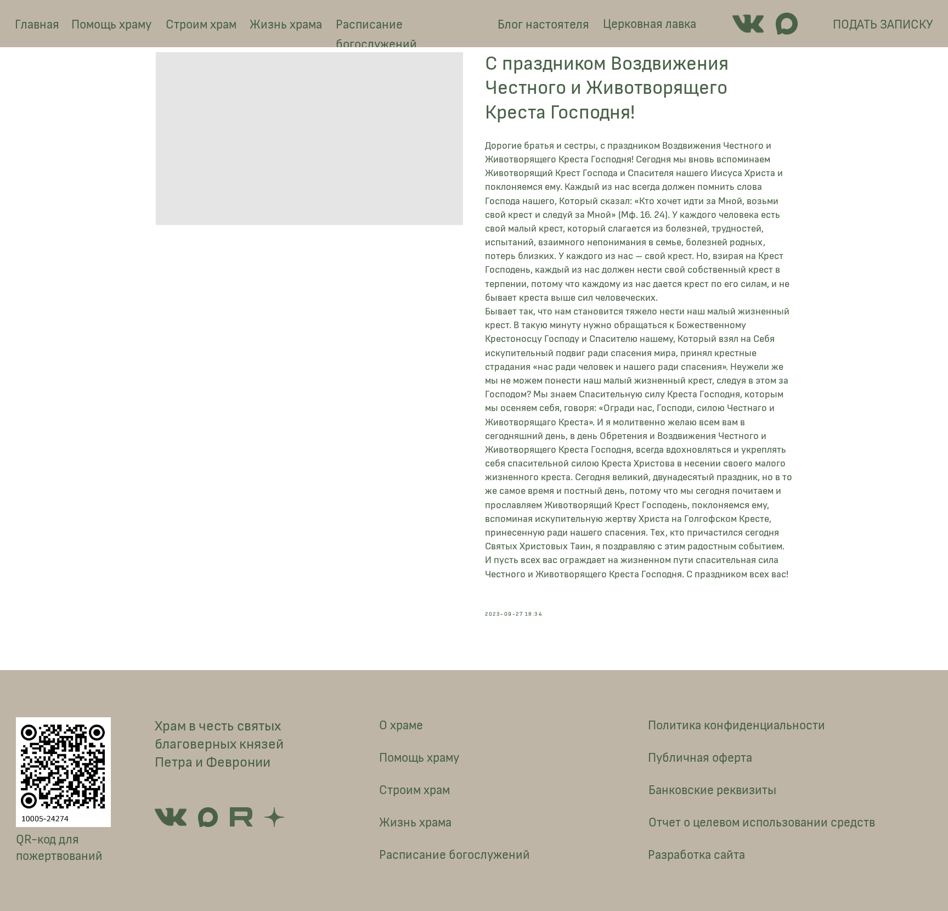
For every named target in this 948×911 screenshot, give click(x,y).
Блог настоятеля (543, 24)
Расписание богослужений (376, 34)
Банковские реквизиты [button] (712, 790)
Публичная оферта (700, 758)
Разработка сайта (696, 855)
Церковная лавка (649, 24)
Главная (37, 24)
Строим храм (201, 24)
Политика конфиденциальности (736, 725)
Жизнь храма (286, 24)
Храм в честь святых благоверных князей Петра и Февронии (219, 744)
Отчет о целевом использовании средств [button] (761, 822)
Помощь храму (111, 24)
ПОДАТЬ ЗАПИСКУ (883, 24)
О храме (401, 725)
